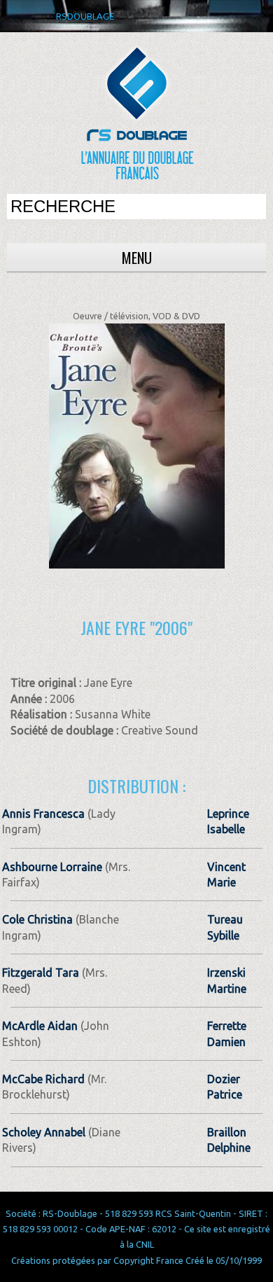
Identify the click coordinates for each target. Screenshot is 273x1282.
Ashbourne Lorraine (52, 867)
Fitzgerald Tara (40, 972)
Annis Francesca (43, 813)
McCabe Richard (43, 1079)
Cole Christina (37, 919)
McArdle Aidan (40, 1025)
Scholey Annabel (43, 1132)
